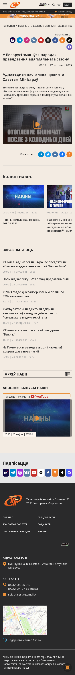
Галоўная (9, 25)
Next (32, 434)
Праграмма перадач (16, 531)
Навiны (22, 25)
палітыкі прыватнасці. (16, 667)
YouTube (41, 397)
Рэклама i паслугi (15, 524)
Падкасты (44, 524)
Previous (30, 434)
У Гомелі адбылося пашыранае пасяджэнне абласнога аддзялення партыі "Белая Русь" (35, 264)
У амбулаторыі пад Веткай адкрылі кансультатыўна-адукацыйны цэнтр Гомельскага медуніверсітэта (30, 313)
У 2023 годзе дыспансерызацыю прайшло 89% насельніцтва (33, 294)
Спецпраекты (46, 517)
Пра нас (8, 517)
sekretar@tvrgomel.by (22, 594)
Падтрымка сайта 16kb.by (24, 640)
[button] (68, 197)
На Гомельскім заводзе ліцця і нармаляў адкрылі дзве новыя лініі (33, 349)
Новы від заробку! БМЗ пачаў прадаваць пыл (36, 279)
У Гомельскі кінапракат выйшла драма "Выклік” (31, 332)
